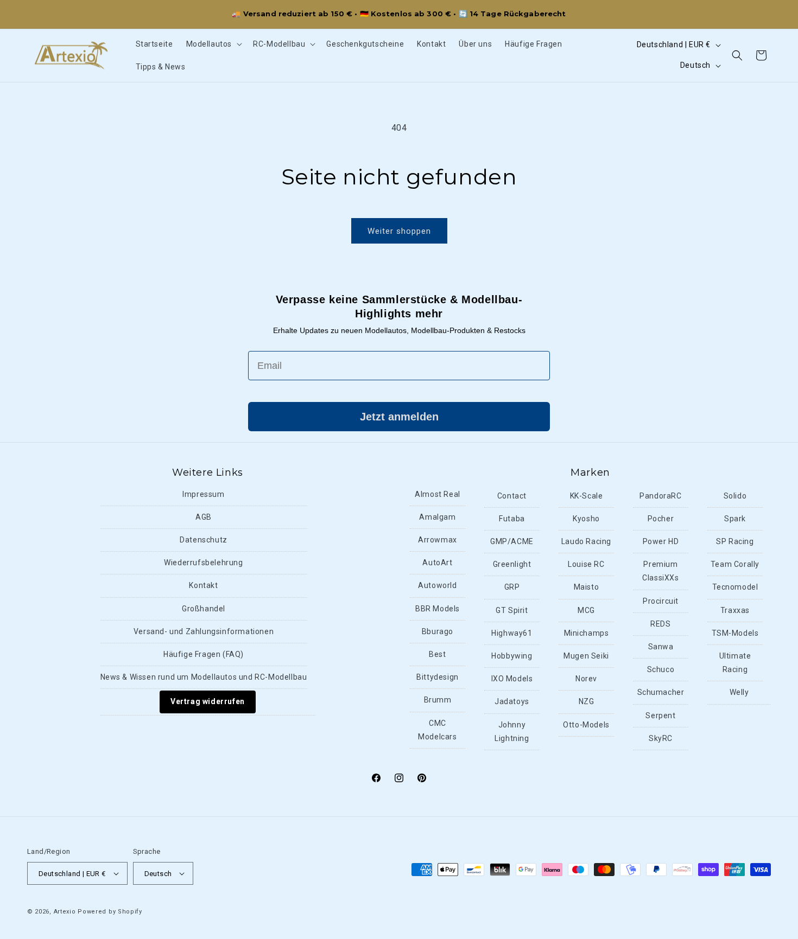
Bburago (437, 631)
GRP (512, 587)
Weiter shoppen (399, 231)
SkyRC (661, 738)
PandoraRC (660, 495)
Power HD (661, 541)
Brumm (438, 699)
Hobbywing (511, 655)
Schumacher (661, 692)
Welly (739, 692)
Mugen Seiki (586, 655)
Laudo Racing (586, 541)
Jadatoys (512, 701)
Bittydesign (437, 677)
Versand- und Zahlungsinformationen (204, 631)
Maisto (586, 587)
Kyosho (586, 518)
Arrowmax (437, 539)
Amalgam (437, 517)
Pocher (661, 518)
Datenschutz (203, 539)
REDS (660, 623)
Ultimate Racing (735, 662)
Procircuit (661, 601)
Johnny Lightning (512, 731)
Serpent (660, 715)
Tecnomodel (735, 587)
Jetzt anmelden (399, 417)
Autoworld (437, 585)
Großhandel (203, 608)
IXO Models (512, 678)
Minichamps (586, 633)
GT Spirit (512, 610)
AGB (203, 517)
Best (437, 654)
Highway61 (511, 633)
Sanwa (661, 646)
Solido (735, 495)
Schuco (661, 669)
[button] (213, 44)
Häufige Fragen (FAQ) (203, 654)
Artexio (65, 911)
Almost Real (437, 494)
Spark (735, 518)
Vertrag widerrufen (207, 701)
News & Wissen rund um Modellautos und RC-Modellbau (203, 677)
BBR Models (437, 608)
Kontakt (203, 585)
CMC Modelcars (437, 730)
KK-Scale (586, 495)
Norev (586, 678)
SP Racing (734, 541)
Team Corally (735, 564)
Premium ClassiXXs (660, 571)
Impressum (203, 494)
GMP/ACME (512, 541)
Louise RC (586, 564)
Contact (512, 495)
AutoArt (437, 562)
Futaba (512, 518)
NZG (586, 701)
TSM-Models (735, 633)
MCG (586, 610)
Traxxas (735, 610)
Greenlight (512, 564)
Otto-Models (586, 724)
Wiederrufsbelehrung (203, 562)
